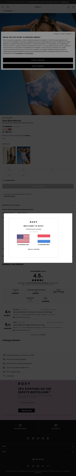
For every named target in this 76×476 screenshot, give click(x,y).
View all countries (33, 249)
